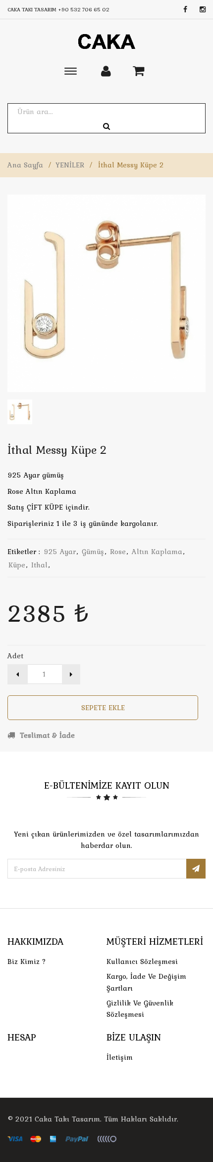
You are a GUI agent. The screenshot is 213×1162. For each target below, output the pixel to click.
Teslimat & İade (46, 735)
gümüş (93, 551)
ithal (39, 565)
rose (118, 551)
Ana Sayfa (25, 165)
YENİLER (69, 165)
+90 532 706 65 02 (83, 9)
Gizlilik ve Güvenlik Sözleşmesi (139, 1009)
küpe (16, 565)
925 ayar (60, 551)
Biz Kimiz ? (26, 961)
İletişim (119, 1057)
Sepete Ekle (103, 707)
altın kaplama (157, 551)
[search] (106, 126)
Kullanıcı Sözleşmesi (142, 961)
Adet (15, 655)
